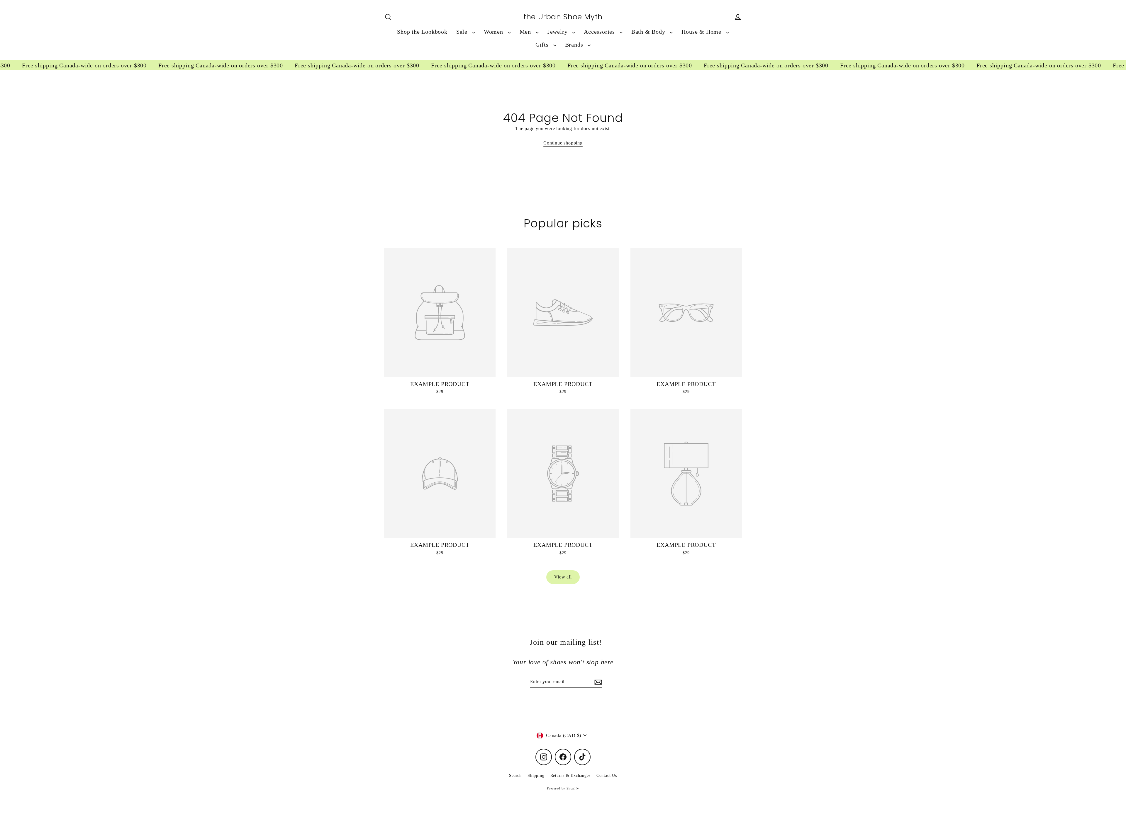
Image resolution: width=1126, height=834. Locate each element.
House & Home (702, 32)
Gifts (542, 45)
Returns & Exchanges (570, 775)
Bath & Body (649, 32)
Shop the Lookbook (422, 32)
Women (494, 32)
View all (563, 576)
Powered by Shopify (563, 788)
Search (515, 775)
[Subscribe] (597, 682)
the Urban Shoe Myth (563, 17)
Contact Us (606, 775)
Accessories (600, 32)
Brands (575, 45)
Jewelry (558, 32)
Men (526, 32)
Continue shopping (563, 142)
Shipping (536, 775)
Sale (462, 32)
